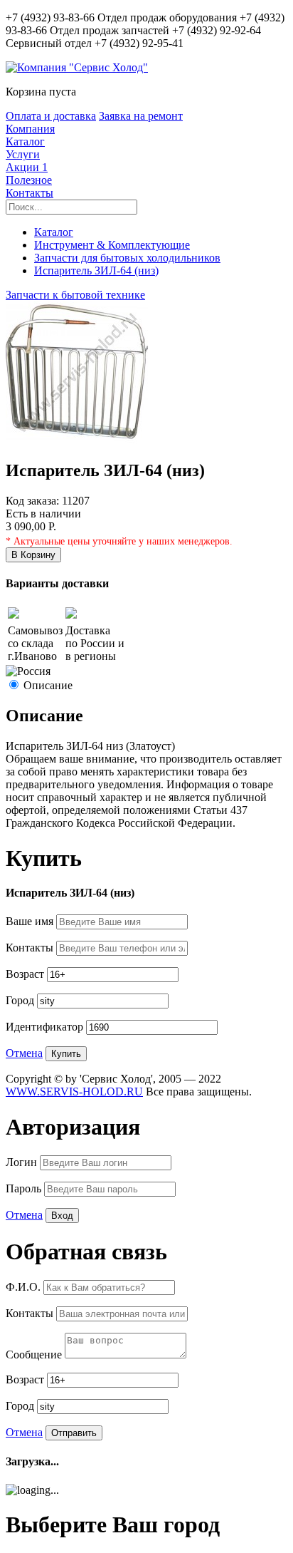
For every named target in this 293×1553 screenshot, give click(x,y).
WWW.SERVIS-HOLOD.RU (74, 1091)
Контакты (29, 193)
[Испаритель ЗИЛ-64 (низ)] (77, 440)
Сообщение (35, 1354)
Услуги (23, 154)
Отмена (24, 1053)
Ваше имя (31, 921)
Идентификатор (46, 1027)
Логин (23, 1162)
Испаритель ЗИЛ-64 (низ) (96, 270)
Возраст (26, 974)
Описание (48, 685)
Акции (27, 167)
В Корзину (33, 555)
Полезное (29, 180)
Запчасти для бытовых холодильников (127, 258)
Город (21, 1000)
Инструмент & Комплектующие (112, 245)
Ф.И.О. (24, 1287)
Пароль (25, 1188)
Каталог (25, 141)
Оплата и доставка (51, 116)
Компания (30, 129)
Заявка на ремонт (141, 116)
